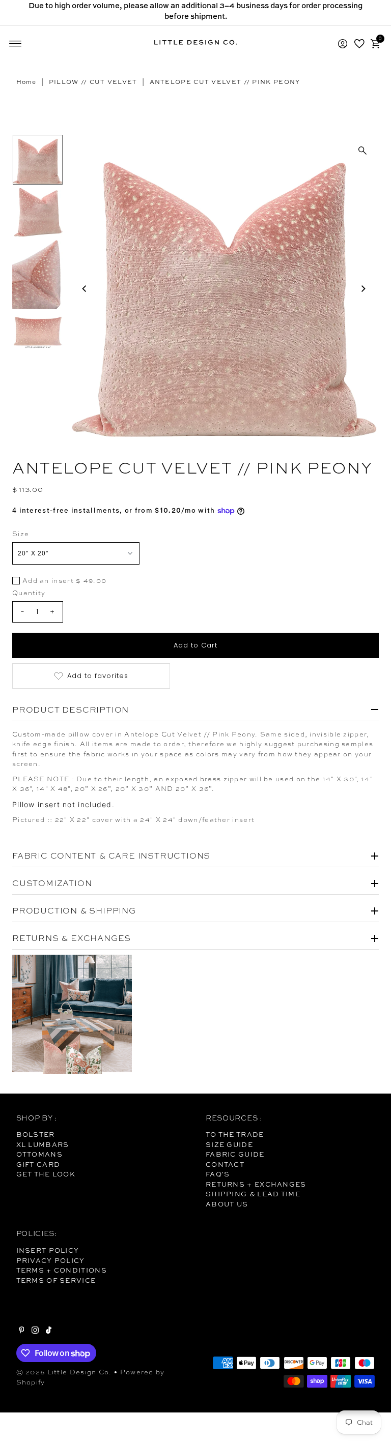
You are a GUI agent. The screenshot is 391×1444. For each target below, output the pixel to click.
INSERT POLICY (47, 1250)
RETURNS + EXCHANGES (256, 1184)
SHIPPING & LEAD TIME (253, 1193)
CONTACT (225, 1164)
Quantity (28, 592)
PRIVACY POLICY (50, 1260)
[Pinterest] (21, 1331)
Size (20, 533)
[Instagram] (35, 1331)
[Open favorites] (359, 44)
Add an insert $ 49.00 (64, 581)
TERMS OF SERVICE (56, 1280)
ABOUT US (227, 1204)
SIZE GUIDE (229, 1144)
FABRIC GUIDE (235, 1154)
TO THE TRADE (235, 1134)
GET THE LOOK (46, 1173)
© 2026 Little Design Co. (64, 1372)
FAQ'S (218, 1173)
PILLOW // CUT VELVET (93, 82)
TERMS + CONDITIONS (61, 1270)
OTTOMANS (39, 1154)
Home (26, 82)
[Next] (362, 288)
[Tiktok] (48, 1331)
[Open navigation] (15, 43)
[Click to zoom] (362, 150)
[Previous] (84, 288)
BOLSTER (35, 1134)
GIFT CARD (38, 1164)
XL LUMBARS (42, 1144)
